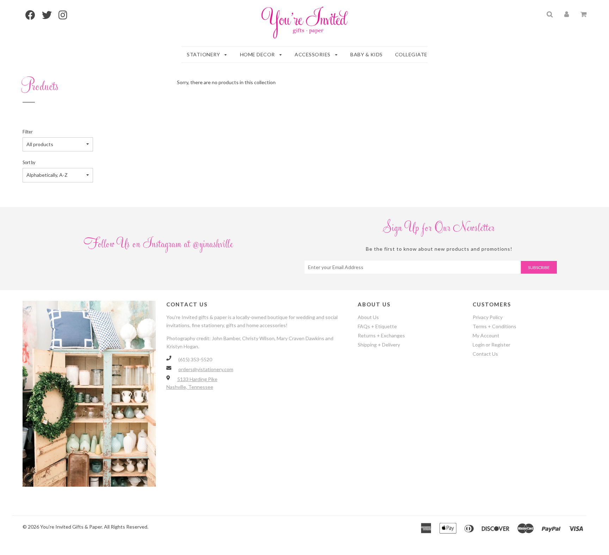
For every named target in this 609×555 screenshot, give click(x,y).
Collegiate (411, 54)
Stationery (204, 54)
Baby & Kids (366, 54)
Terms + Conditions (494, 326)
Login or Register (491, 345)
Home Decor (258, 54)
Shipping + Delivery (379, 345)
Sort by (29, 162)
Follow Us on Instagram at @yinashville (159, 246)
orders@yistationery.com (205, 369)
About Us (368, 317)
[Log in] (566, 14)
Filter (28, 132)
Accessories (313, 54)
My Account (486, 335)
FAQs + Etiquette (377, 326)
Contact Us (485, 354)
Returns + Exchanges (381, 335)
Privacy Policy (488, 317)
